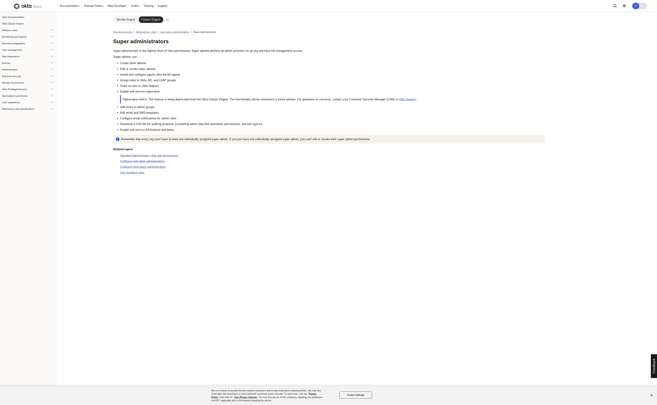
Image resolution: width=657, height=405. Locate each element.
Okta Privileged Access (14, 89)
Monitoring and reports (14, 36)
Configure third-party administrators (143, 166)
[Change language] (624, 5)
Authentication (9, 69)
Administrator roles (146, 32)
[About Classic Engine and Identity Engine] (167, 20)
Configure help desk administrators (142, 161)
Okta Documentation (13, 17)
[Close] (651, 395)
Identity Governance (13, 82)
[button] (69, 6)
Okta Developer (116, 5)
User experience (11, 102)
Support (162, 5)
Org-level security (11, 76)
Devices (6, 63)
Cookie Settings (355, 395)
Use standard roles (132, 172)
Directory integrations (13, 43)
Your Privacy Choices (245, 397)
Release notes (10, 30)
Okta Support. (408, 99)
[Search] (615, 6)
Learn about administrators (174, 32)
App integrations (11, 56)
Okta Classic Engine (13, 23)
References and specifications (18, 108)
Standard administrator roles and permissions (149, 155)
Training (148, 5)
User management (12, 50)
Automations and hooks (15, 95)
